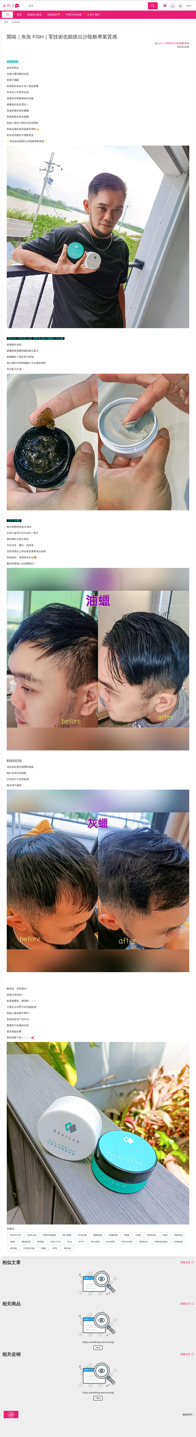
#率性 (54, 1248)
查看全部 (185, 1262)
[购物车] (180, 5)
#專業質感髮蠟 (49, 1235)
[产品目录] (7, 14)
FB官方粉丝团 (73, 14)
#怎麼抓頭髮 (28, 1248)
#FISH (81, 1242)
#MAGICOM (15, 1235)
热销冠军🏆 (53, 14)
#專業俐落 (151, 1235)
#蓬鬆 (43, 1248)
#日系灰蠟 (82, 1235)
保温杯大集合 (34, 14)
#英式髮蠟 (66, 1235)
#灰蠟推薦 (113, 1235)
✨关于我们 (93, 14)
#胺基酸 (40, 1242)
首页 (19, 14)
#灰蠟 (138, 1235)
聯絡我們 (187, 1414)
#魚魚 (69, 1242)
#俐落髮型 (178, 1235)
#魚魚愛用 (110, 1242)
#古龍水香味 (127, 1242)
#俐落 (165, 1235)
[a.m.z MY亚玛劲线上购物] (11, 5)
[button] (164, 5)
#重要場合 (143, 1242)
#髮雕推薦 (25, 1242)
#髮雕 (12, 1242)
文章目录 (16, 22)
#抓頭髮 (13, 1248)
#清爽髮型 (178, 1242)
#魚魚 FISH (55, 1242)
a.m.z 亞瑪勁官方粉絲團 (171, 43)
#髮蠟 (126, 1235)
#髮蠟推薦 (97, 1235)
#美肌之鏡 (31, 1235)
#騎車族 (67, 1248)
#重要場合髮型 (161, 1242)
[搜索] (153, 5)
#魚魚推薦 (95, 1242)
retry (98, 1347)
